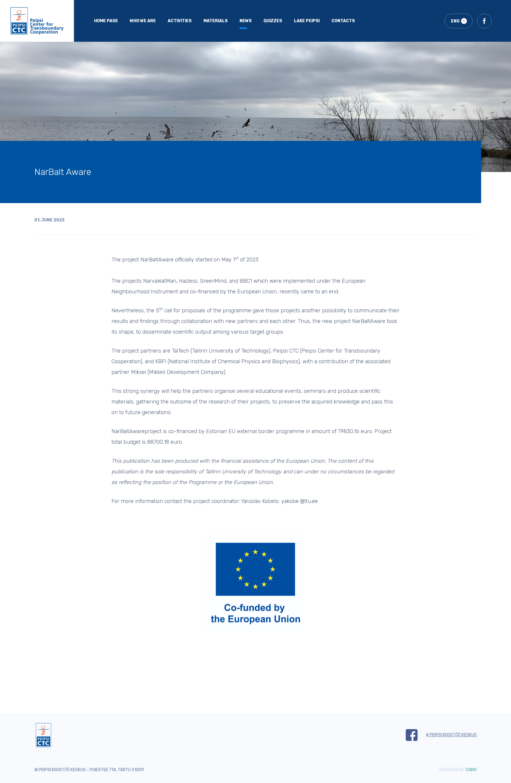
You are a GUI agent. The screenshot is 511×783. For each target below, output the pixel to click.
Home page (106, 20)
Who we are (143, 20)
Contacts (343, 20)
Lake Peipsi (307, 20)
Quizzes (272, 20)
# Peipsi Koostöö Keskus (451, 734)
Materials (215, 20)
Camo (471, 769)
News (246, 20)
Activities (180, 20)
